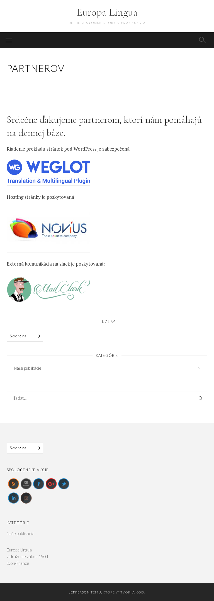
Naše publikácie (28, 368)
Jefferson (79, 592)
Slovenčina (18, 336)
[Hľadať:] (107, 398)
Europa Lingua (107, 12)
